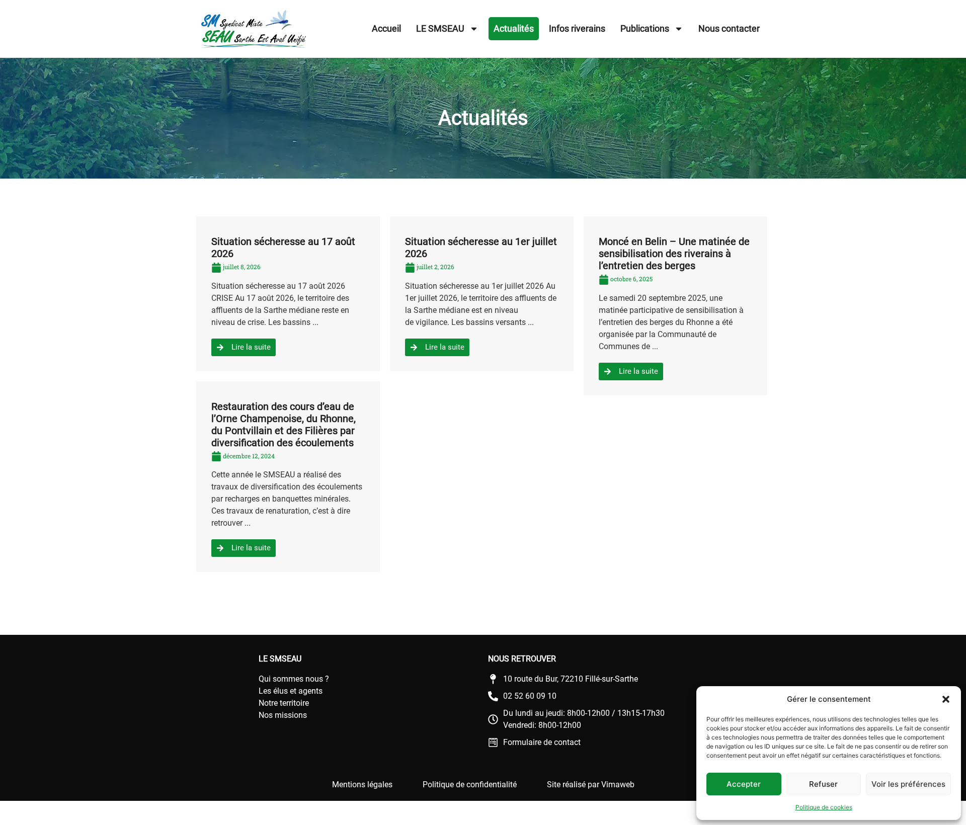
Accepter (744, 784)
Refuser (823, 784)
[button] (946, 699)
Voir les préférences (908, 784)
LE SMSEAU (440, 28)
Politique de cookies (823, 807)
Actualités (514, 28)
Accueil (386, 28)
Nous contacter (729, 28)
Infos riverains (577, 28)
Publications (644, 28)
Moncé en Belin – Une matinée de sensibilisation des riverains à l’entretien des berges (674, 253)
